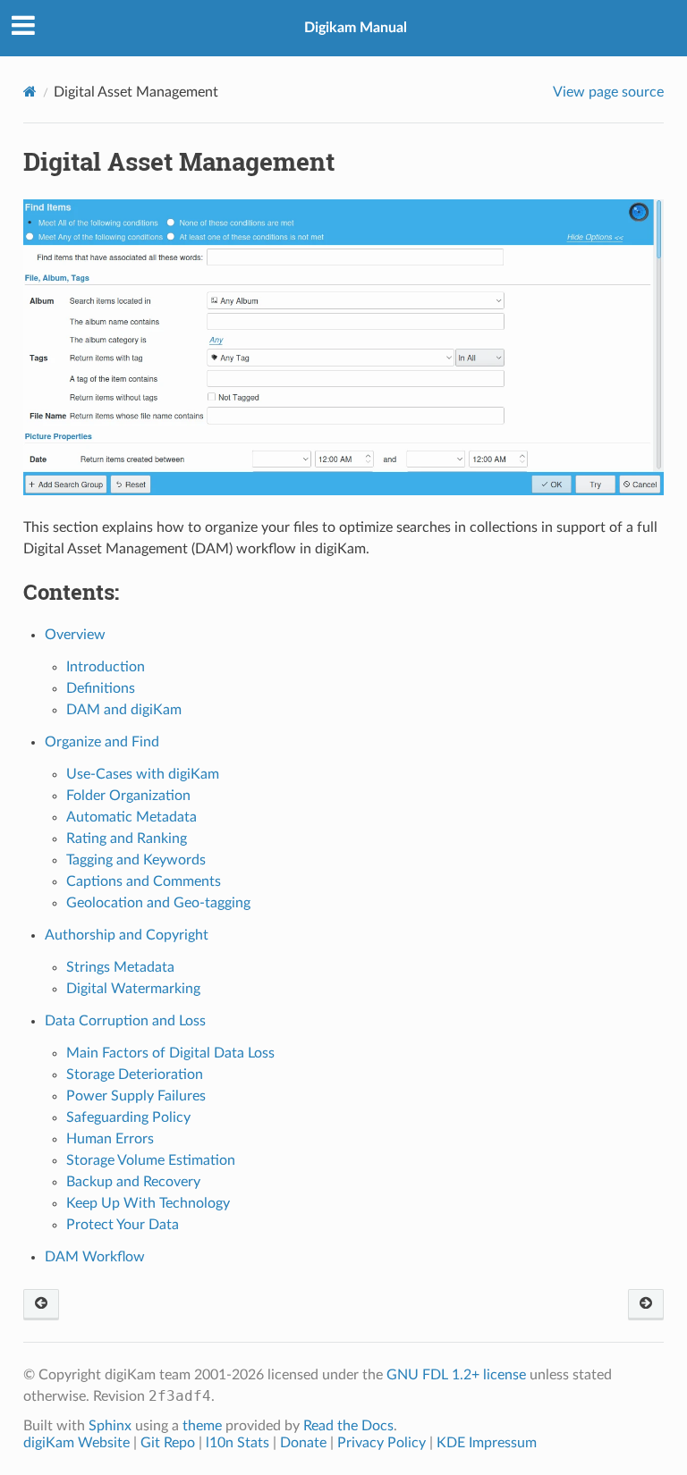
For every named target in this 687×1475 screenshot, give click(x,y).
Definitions (100, 688)
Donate (303, 1443)
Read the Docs (348, 1426)
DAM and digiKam (124, 710)
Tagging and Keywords (136, 860)
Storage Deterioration (134, 1074)
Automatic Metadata (131, 817)
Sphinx (110, 1426)
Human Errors (110, 1139)
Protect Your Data (122, 1225)
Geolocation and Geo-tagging (158, 903)
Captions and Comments (143, 881)
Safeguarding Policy (128, 1117)
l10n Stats (237, 1443)
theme (202, 1426)
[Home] (30, 91)
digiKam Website (76, 1443)
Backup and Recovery (133, 1182)
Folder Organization (128, 795)
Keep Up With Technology (148, 1203)
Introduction (105, 667)
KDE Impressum (487, 1443)
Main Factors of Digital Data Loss (170, 1053)
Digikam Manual (355, 28)
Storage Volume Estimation (150, 1160)
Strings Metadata (120, 967)
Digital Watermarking (133, 989)
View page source (608, 92)
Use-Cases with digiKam (142, 774)
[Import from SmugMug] (41, 1304)
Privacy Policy (381, 1443)
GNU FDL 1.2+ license (456, 1375)
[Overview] (646, 1304)
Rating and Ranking (126, 838)
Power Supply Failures (136, 1096)
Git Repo (167, 1443)
